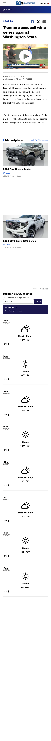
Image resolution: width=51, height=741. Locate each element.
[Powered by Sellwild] (44, 289)
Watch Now (43, 3)
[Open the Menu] (4, 3)
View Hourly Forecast (13, 311)
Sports (8, 21)
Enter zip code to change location (16, 298)
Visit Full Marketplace (39, 140)
